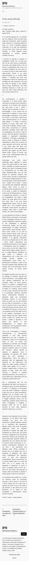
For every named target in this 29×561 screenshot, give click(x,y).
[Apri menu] (3, 11)
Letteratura (12, 25)
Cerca (23, 534)
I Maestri (6, 25)
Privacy (15, 557)
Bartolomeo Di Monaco (8, 6)
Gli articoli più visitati (14, 554)
